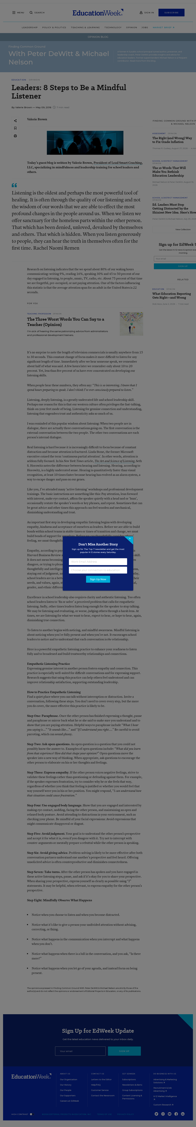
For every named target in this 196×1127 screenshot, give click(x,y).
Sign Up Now (98, 579)
